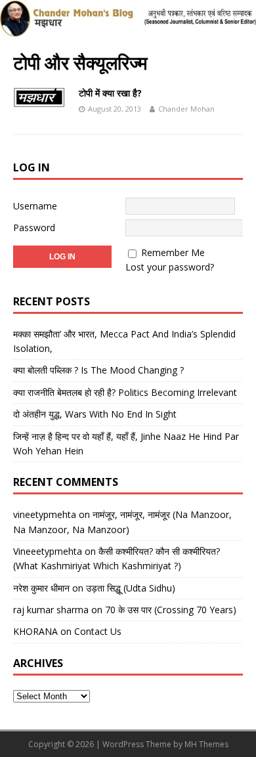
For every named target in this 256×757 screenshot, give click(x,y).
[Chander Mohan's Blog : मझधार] (128, 30)
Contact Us (97, 631)
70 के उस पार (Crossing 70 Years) (170, 609)
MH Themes (206, 744)
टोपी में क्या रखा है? (110, 93)
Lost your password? (169, 267)
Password (34, 227)
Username (35, 206)
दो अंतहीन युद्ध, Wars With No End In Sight (95, 414)
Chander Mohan (186, 109)
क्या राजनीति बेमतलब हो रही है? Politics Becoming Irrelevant (125, 392)
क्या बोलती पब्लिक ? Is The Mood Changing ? (98, 370)
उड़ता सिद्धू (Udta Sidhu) (130, 588)
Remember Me (173, 252)
